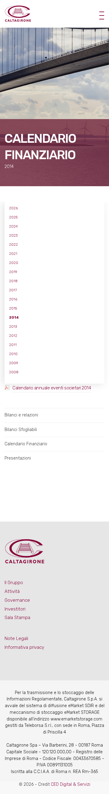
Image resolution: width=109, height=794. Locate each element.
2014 (14, 317)
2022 (13, 244)
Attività (12, 591)
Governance (17, 600)
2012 (13, 336)
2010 (13, 354)
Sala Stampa (17, 617)
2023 (13, 235)
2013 (13, 326)
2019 (13, 272)
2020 (13, 263)
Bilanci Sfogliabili (21, 429)
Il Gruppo (14, 582)
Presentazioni (18, 458)
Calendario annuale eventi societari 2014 (51, 388)
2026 (13, 208)
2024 (13, 226)
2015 (13, 308)
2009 (13, 363)
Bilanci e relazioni (21, 415)
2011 (13, 345)
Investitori (15, 609)
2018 (13, 281)
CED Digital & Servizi (70, 784)
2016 (13, 299)
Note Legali (16, 638)
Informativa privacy (24, 647)
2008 (13, 372)
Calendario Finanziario (26, 444)
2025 (13, 217)
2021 (13, 254)
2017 (13, 290)
